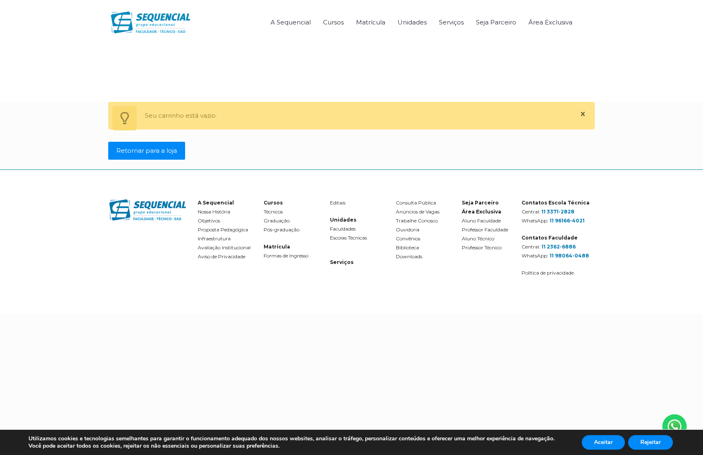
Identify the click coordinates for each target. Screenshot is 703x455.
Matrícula (277, 247)
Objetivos (209, 221)
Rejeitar (650, 442)
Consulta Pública (416, 203)
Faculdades (343, 229)
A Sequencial (216, 203)
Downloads (409, 256)
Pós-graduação (281, 229)
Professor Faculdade (485, 229)
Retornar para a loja (146, 150)
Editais (337, 203)
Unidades (343, 220)
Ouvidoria (407, 229)
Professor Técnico (482, 247)
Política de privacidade (548, 273)
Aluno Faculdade (481, 221)
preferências (262, 446)
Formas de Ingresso (286, 256)
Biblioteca (407, 247)
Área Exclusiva (481, 212)
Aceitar (603, 442)
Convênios (408, 238)
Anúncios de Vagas (417, 212)
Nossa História (214, 212)
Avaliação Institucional (224, 247)
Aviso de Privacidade (221, 256)
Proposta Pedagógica (223, 229)
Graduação (277, 221)
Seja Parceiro (480, 203)
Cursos (273, 203)
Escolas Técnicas (348, 238)
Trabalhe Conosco (417, 221)
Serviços (342, 262)
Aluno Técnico (478, 238)
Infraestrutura (214, 238)
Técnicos (273, 212)
